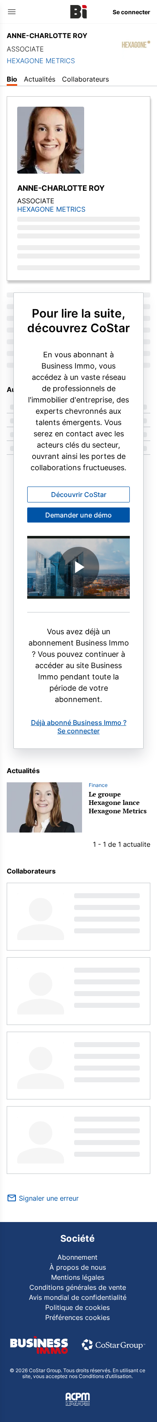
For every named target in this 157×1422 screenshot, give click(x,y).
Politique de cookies (77, 1307)
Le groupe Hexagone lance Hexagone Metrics (118, 802)
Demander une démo (78, 515)
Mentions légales (77, 1277)
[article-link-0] (44, 807)
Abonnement (77, 1257)
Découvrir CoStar (78, 494)
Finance (98, 785)
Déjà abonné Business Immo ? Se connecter (78, 726)
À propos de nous (77, 1267)
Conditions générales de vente (77, 1287)
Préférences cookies (77, 1317)
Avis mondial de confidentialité (77, 1297)
